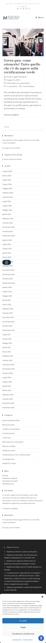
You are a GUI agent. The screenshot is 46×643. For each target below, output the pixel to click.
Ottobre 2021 (7, 326)
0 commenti (12, 86)
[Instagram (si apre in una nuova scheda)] (20, 8)
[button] (42, 597)
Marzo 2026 (6, 176)
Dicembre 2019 (8, 403)
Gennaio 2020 (7, 399)
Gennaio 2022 (7, 313)
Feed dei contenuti (9, 478)
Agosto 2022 (7, 287)
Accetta (23, 621)
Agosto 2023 (7, 240)
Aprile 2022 (6, 300)
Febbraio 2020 (7, 395)
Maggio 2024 (7, 210)
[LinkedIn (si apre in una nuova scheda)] (23, 8)
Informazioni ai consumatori (18, 83)
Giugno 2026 (7, 171)
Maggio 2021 (7, 343)
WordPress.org (8, 484)
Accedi (5, 475)
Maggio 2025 (7, 188)
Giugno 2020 (7, 382)
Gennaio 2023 (7, 266)
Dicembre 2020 (8, 365)
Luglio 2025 (6, 180)
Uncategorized (8, 459)
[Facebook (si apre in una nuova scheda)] (17, 8)
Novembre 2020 (8, 369)
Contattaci (14, 508)
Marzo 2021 (6, 352)
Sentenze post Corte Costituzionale (16, 455)
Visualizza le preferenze (23, 634)
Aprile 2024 (6, 214)
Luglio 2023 (6, 244)
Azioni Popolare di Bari (11, 420)
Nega (23, 627)
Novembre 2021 (8, 322)
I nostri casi (6, 438)
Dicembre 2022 (8, 270)
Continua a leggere (11, 114)
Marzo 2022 (6, 304)
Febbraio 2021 (7, 356)
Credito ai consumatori (11, 429)
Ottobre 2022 (7, 279)
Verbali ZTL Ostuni (9, 463)
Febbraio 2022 (7, 309)
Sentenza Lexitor (8, 450)
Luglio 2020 (6, 377)
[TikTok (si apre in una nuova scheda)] (29, 8)
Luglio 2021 (6, 334)
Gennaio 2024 (7, 223)
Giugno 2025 (7, 184)
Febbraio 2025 (7, 193)
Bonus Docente (8, 425)
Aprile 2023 (6, 253)
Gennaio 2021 (7, 360)
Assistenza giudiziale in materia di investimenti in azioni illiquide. (23, 588)
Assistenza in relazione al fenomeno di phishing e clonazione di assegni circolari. (20, 562)
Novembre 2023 (8, 227)
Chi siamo (6, 508)
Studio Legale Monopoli (16, 77)
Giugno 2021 (6, 339)
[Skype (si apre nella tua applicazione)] (26, 8)
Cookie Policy (17, 639)
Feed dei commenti (10, 481)
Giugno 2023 (7, 249)
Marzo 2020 (6, 390)
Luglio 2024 (6, 201)
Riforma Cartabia (8, 446)
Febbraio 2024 (7, 219)
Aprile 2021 (6, 347)
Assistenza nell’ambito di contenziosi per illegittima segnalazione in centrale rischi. (20, 556)
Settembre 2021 (8, 330)
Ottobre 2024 (7, 197)
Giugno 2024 (7, 206)
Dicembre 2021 (8, 317)
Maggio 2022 (7, 296)
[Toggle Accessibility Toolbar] (41, 638)
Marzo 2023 (6, 257)
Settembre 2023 (8, 236)
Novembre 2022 (8, 274)
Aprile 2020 (6, 386)
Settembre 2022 (8, 283)
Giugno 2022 (7, 291)
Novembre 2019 (8, 407)
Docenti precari (8, 433)
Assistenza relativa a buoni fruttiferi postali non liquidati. (23, 568)
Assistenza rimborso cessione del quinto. (21, 552)
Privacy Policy (27, 639)
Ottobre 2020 (7, 373)
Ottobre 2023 (7, 231)
